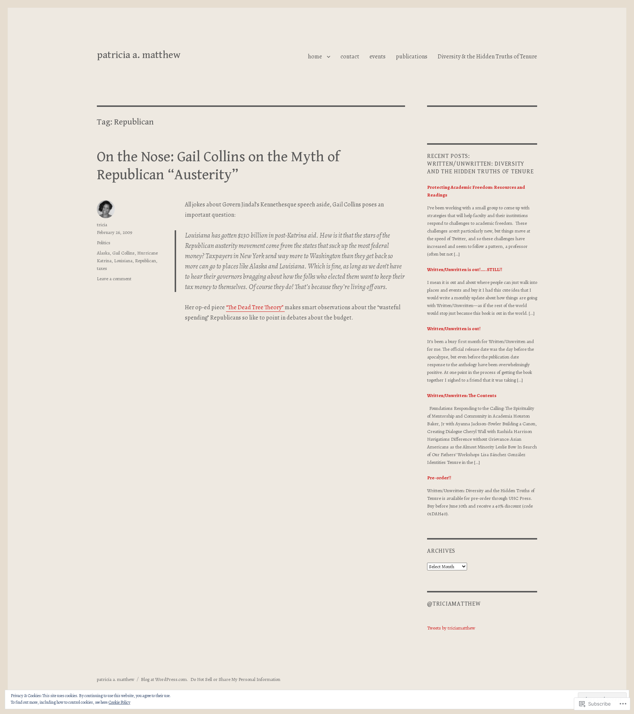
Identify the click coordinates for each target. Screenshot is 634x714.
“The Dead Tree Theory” (255, 307)
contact (349, 57)
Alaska (103, 253)
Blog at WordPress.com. (164, 679)
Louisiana (123, 260)
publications (411, 57)
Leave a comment (114, 278)
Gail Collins (123, 253)
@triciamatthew (454, 604)
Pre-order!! (439, 478)
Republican (145, 260)
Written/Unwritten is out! (454, 328)
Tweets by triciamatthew (451, 628)
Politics (103, 242)
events (377, 57)
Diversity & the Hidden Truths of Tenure (487, 57)
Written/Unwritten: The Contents (461, 395)
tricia (102, 224)
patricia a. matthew (139, 55)
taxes (102, 268)
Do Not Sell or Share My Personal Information (235, 679)
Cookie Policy (119, 702)
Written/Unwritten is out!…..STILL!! (464, 269)
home (315, 57)
